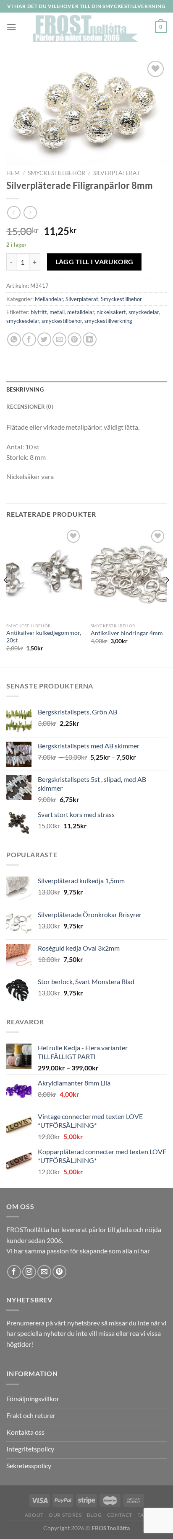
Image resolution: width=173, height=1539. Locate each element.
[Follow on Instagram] (29, 1272)
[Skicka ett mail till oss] (44, 1272)
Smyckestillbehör (56, 173)
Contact (119, 1515)
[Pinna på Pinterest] (74, 339)
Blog (94, 1515)
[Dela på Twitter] (44, 339)
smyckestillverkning (108, 320)
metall (57, 312)
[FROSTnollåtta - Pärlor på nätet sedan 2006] (86, 27)
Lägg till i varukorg (94, 262)
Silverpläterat (116, 173)
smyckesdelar (22, 320)
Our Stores (65, 1515)
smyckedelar (143, 312)
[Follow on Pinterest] (59, 1272)
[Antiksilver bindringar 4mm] (129, 573)
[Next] (167, 597)
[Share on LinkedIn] (90, 339)
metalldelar (80, 312)
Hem (13, 173)
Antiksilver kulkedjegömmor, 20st (43, 636)
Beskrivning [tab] (25, 389)
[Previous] (6, 597)
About (34, 1515)
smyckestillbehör (62, 320)
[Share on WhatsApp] (14, 339)
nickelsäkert (111, 312)
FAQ (142, 1515)
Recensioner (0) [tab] (29, 406)
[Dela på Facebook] (29, 339)
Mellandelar (49, 299)
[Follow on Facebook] (14, 1272)
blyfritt (39, 312)
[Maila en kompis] (59, 339)
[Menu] (11, 27)
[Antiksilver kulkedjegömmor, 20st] (44, 573)
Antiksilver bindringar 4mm (127, 633)
